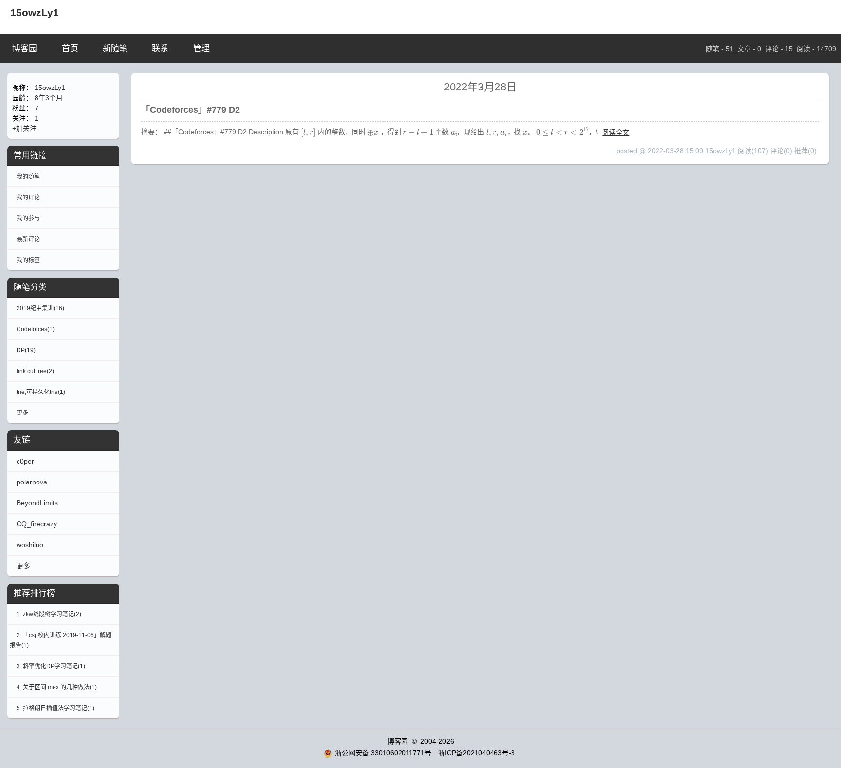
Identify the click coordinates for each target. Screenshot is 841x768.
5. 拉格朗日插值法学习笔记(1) (55, 708)
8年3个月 (49, 98)
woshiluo (30, 545)
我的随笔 (28, 176)
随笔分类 (30, 287)
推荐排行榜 (34, 593)
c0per (25, 461)
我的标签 (28, 260)
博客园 (24, 48)
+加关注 (24, 128)
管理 (201, 48)
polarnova (32, 482)
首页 (70, 48)
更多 (22, 413)
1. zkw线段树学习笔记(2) (49, 614)
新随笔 (115, 48)
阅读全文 (615, 132)
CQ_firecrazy (37, 524)
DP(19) (26, 350)
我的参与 (28, 218)
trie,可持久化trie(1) (41, 392)
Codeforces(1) (36, 329)
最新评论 (28, 239)
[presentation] (308, 133)
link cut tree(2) (35, 371)
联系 (160, 48)
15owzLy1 (34, 12)
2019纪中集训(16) (40, 308)
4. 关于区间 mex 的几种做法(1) (57, 687)
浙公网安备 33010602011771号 (383, 753)
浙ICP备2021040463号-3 (476, 753)
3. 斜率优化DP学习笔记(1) (51, 666)
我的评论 (28, 197)
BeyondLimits (37, 503)
